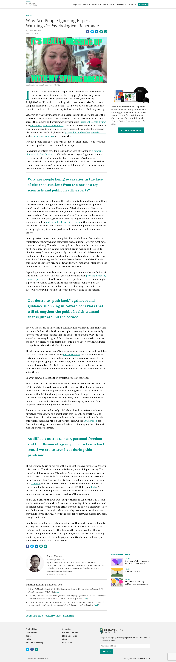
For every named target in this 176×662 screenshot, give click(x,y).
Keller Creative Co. (141, 659)
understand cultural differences (62, 222)
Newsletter (121, 4)
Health (28, 16)
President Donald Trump (93, 121)
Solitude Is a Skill (132, 571)
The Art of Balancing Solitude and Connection (136, 582)
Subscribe (143, 4)
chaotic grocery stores (42, 136)
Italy (93, 487)
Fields (85, 4)
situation (35, 483)
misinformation (71, 354)
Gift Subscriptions (70, 632)
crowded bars (98, 132)
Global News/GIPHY (51, 85)
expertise (68, 616)
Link (57, 592)
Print (131, 4)
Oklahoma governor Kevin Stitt (46, 125)
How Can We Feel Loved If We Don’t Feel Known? (137, 562)
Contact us (67, 643)
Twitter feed (90, 420)
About (65, 639)
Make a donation (69, 636)
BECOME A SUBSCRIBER (130, 130)
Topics (76, 4)
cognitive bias (34, 616)
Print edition (31, 629)
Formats (95, 4)
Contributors (108, 4)
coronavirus (53, 616)
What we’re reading (34, 643)
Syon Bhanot (34, 30)
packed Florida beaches (77, 132)
